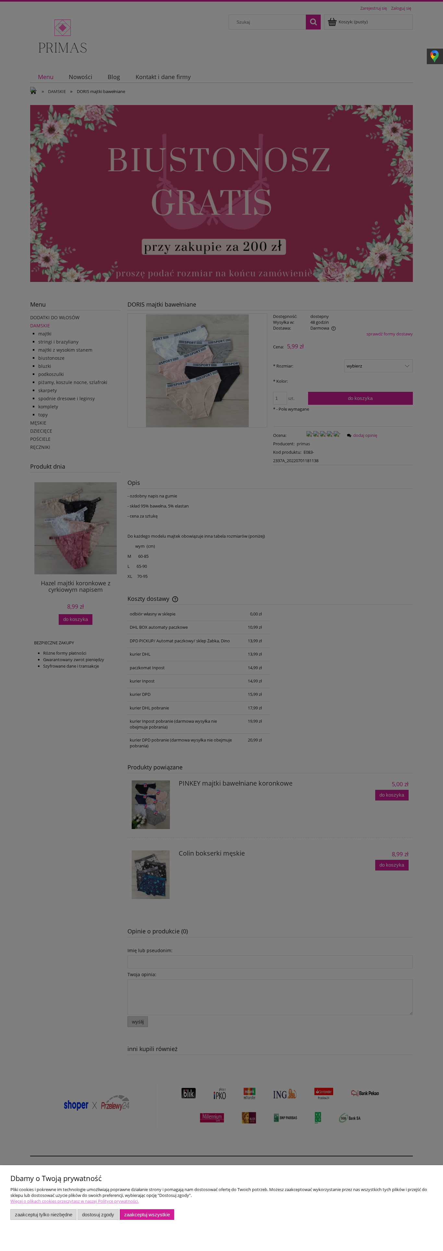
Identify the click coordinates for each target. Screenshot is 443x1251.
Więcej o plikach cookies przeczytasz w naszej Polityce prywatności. (74, 1201)
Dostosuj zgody (98, 1214)
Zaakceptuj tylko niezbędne (43, 1214)
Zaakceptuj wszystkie (147, 1214)
